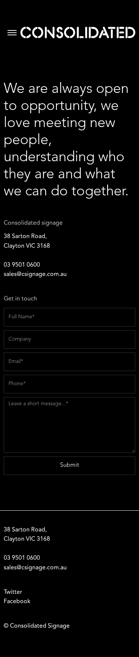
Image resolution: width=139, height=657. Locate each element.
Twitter (13, 592)
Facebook (17, 602)
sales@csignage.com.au (35, 274)
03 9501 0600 (22, 265)
